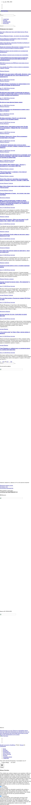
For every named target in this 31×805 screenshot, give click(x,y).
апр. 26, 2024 (3, 207)
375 (3, 361)
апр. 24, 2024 (3, 302)
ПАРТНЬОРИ (6, 22)
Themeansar (3, 746)
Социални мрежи (7, 757)
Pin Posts (5, 750)
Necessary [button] (2, 785)
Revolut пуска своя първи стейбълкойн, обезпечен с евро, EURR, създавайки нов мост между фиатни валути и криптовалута (15, 75)
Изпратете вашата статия (6, 485)
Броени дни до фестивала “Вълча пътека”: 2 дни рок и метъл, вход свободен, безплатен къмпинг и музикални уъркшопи (14, 47)
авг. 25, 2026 (3, 88)
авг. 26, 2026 (3, 79)
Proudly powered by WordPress (7, 745)
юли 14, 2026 (3, 140)
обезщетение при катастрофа (10, 733)
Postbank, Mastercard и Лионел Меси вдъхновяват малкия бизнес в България (13, 137)
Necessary (4, 786)
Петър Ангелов (11, 79)
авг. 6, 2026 (3, 113)
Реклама (5, 20)
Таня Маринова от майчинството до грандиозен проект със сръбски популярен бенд (15, 349)
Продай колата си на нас (6, 730)
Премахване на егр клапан (12, 734)
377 (7, 361)
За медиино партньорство (6, 488)
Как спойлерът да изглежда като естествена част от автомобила (14, 54)
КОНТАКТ (6, 23)
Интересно (3, 197)
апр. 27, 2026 (3, 160)
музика (2, 123)
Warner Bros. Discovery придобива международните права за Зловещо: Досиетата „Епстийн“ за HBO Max (14, 179)
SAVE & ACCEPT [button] (4, 804)
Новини (2, 71)
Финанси (6, 71)
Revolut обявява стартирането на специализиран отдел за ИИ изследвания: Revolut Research (15, 84)
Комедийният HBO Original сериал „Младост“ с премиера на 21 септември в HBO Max (13, 165)
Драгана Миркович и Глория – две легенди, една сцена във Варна (14, 35)
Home (4, 748)
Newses (22, 745)
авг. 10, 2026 (3, 105)
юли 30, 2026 (3, 122)
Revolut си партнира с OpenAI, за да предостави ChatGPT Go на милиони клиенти (13, 118)
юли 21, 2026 (3, 132)
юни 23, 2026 (3, 150)
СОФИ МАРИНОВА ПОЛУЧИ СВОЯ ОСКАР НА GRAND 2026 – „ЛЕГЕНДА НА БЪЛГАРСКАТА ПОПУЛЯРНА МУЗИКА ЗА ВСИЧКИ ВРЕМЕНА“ (14, 59)
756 (11, 361)
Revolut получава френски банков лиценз (11, 102)
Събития (10, 183)
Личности (2, 247)
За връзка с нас (4, 486)
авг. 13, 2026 (3, 98)
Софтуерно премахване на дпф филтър (15, 731)
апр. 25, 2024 (3, 223)
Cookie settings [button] (5, 762)
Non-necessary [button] (3, 794)
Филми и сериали (9, 161)
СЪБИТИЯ (6, 19)
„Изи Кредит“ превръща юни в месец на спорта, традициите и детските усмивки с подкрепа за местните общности (15, 146)
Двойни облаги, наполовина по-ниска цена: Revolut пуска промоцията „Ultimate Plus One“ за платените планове (14, 128)
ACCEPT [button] (13, 762)
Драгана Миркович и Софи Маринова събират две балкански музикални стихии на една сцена (13, 39)
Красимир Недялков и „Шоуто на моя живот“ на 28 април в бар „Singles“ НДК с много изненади (14, 220)
